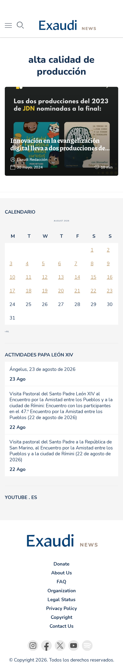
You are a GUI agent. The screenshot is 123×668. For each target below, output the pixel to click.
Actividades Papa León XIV (39, 355)
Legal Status (61, 599)
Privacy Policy (61, 608)
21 (77, 291)
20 (61, 291)
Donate (61, 564)
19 (45, 291)
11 (28, 277)
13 (61, 277)
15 (93, 277)
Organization (61, 590)
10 (12, 277)
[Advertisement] (61, 7)
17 (12, 291)
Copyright (61, 617)
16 (109, 277)
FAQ (61, 581)
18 (28, 291)
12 (45, 277)
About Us (61, 573)
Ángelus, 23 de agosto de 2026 (42, 369)
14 (77, 277)
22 (93, 291)
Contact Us (62, 626)
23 (109, 291)
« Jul (7, 331)
